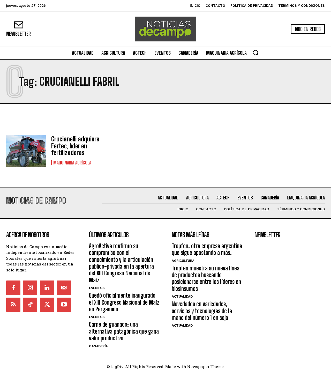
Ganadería (98, 346)
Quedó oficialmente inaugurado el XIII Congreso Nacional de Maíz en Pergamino (124, 302)
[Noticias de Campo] (165, 29)
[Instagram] (30, 287)
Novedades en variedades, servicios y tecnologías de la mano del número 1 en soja (202, 310)
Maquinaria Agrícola (72, 162)
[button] (255, 52)
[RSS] (13, 305)
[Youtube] (64, 305)
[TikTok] (30, 305)
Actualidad (182, 296)
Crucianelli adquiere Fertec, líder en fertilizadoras (75, 145)
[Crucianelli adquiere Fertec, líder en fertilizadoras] (26, 151)
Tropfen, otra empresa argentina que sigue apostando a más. (207, 249)
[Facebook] (13, 287)
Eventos (97, 288)
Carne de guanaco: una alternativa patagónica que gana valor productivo (124, 331)
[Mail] (64, 287)
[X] (47, 305)
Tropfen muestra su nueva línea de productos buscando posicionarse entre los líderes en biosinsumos (206, 278)
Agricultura (183, 261)
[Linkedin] (47, 287)
